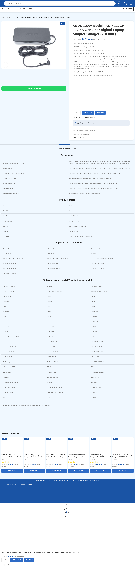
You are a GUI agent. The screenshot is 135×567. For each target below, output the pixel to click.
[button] (12, 471)
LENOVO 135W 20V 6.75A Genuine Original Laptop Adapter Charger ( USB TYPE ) (78, 457)
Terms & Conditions (77, 480)
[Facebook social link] (78, 137)
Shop (8, 17)
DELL (3, 459)
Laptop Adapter (84, 134)
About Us (88, 480)
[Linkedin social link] (86, 137)
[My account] (119, 3)
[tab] (64, 147)
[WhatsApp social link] (88, 137)
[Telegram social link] (90, 137)
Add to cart (88, 112)
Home (3, 17)
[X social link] (80, 137)
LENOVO (70, 459)
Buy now (100, 112)
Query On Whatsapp (34, 88)
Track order (127, 9)
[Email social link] (83, 137)
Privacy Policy (40, 480)
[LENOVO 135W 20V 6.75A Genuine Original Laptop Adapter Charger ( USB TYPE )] (78, 445)
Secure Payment (51, 480)
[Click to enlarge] (5, 64)
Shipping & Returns (64, 480)
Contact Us (95, 480)
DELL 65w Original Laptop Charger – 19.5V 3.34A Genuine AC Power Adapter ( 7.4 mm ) (11, 457)
